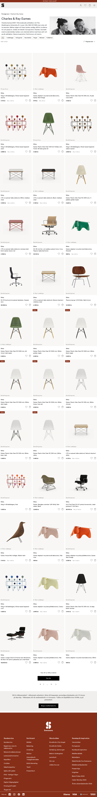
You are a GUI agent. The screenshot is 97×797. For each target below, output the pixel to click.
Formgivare (5, 14)
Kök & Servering (32, 763)
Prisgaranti (7, 778)
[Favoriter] (85, 5)
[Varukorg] (90, 5)
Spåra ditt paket (9, 771)
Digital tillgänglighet (11, 782)
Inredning (30, 750)
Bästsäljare (76, 757)
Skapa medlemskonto (48, 706)
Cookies (7, 763)
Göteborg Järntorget (57, 750)
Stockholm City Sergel (57, 742)
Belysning (30, 746)
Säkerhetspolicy (9, 767)
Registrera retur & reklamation (10, 747)
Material (41, 37)
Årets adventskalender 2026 (82, 784)
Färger (35, 37)
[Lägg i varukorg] (30, 100)
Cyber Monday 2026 (79, 780)
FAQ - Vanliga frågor (11, 775)
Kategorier (19, 37)
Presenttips (76, 768)
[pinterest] (19, 794)
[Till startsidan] (3, 5)
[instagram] (14, 794)
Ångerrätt (7, 790)
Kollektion (50, 37)
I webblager (10, 37)
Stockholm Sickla (55, 746)
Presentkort (31, 771)
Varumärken (27, 37)
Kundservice (8, 742)
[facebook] (10, 794)
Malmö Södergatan (56, 753)
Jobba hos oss (54, 765)
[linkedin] (23, 794)
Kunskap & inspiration (79, 750)
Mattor (29, 753)
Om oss (52, 761)
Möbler (29, 742)
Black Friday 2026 (78, 776)
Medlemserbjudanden (79, 765)
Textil (29, 767)
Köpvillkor (7, 759)
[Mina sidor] (80, 5)
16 (51, 684)
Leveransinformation (11, 756)
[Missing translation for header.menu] (94, 5)
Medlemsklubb (77, 753)
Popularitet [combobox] (89, 41)
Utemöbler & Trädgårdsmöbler (33, 758)
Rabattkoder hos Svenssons (81, 761)
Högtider (75, 772)
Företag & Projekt (10, 786)
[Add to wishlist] (26, 100)
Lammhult (52, 757)
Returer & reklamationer (12, 752)
